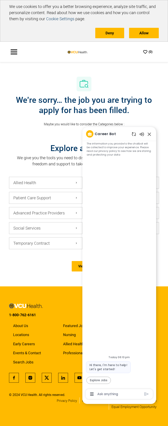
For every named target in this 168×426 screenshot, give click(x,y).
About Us (20, 326)
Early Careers (24, 344)
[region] (119, 263)
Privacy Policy (67, 401)
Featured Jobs (75, 326)
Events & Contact (27, 353)
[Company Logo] (78, 51)
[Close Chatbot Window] (149, 134)
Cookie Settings (60, 18)
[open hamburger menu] (14, 52)
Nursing (69, 335)
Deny (110, 33)
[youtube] (79, 378)
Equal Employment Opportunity (134, 407)
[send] (146, 394)
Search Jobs (23, 362)
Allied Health (73, 344)
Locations (21, 335)
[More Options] (91, 394)
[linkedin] (63, 378)
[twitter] (47, 378)
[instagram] (30, 378)
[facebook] (14, 378)
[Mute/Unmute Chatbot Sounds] (142, 134)
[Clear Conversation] (134, 134)
